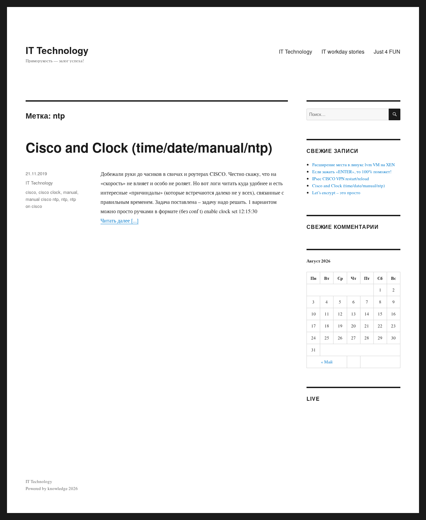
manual (70, 192)
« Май (326, 362)
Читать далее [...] (119, 220)
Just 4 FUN (387, 51)
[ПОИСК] (394, 114)
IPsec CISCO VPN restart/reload (340, 179)
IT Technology (57, 50)
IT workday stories (342, 51)
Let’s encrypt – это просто (336, 193)
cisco (31, 192)
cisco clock (50, 192)
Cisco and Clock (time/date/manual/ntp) (149, 147)
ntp (64, 199)
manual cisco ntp (42, 199)
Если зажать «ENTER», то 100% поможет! (351, 172)
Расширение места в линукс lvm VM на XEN (353, 165)
